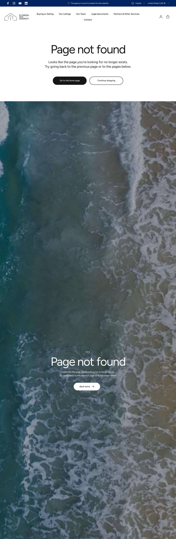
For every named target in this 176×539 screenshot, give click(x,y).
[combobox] (138, 3)
